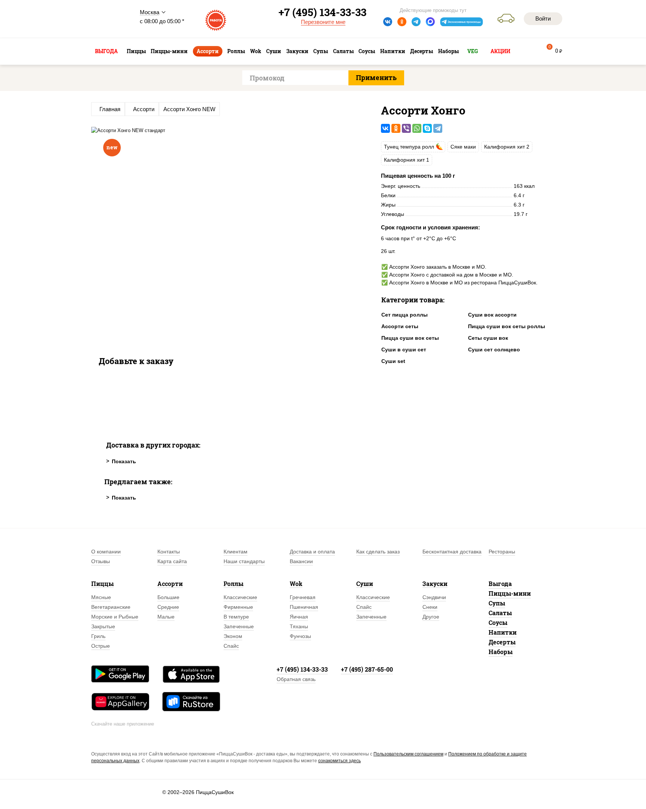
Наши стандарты (244, 561)
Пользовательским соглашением (408, 754)
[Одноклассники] (395, 128)
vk (387, 21)
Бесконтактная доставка (452, 552)
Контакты (168, 552)
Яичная (299, 617)
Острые (100, 646)
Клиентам (235, 552)
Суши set (393, 361)
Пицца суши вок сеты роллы (506, 326)
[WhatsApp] (416, 128)
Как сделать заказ (378, 552)
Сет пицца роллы (404, 315)
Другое (430, 617)
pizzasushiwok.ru (110, 19)
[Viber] (406, 128)
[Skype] (427, 128)
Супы (497, 603)
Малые (166, 617)
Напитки (503, 632)
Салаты (500, 613)
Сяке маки (463, 147)
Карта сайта (172, 561)
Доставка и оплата (312, 552)
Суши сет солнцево (494, 349)
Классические (240, 597)
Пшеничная (304, 607)
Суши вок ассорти (492, 315)
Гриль (98, 636)
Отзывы (100, 561)
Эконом (233, 636)
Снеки (429, 607)
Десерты (502, 642)
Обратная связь (296, 679)
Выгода (500, 583)
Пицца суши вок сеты (410, 338)
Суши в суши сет (403, 349)
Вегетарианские (110, 607)
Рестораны (502, 552)
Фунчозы (300, 636)
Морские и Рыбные (114, 617)
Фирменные (238, 607)
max (430, 21)
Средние (168, 607)
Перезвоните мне (323, 22)
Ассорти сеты (399, 326)
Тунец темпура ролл (409, 147)
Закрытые (103, 626)
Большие (168, 597)
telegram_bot (461, 21)
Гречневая (303, 597)
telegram (416, 21)
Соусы (498, 622)
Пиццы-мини (510, 593)
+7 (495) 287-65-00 (367, 669)
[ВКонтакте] (385, 128)
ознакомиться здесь (339, 760)
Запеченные (239, 626)
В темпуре (236, 617)
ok (401, 21)
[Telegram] (437, 128)
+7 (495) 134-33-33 (302, 669)
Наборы (501, 652)
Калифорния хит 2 (506, 147)
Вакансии (301, 561)
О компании (106, 552)
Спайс (231, 646)
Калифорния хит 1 (406, 160)
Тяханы (299, 626)
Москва (149, 12)
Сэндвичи (434, 597)
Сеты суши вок (488, 338)
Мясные (101, 597)
